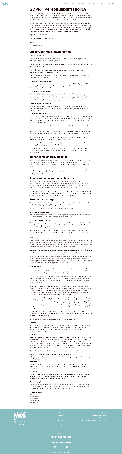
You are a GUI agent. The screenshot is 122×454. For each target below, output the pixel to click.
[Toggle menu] (118, 3)
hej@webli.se (103, 418)
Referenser (81, 3)
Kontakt (111, 3)
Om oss (103, 3)
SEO (73, 3)
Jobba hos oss (93, 3)
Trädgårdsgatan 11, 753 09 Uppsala (97, 420)
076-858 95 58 (103, 415)
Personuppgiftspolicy (19, 424)
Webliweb (66, 3)
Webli (67, 452)
